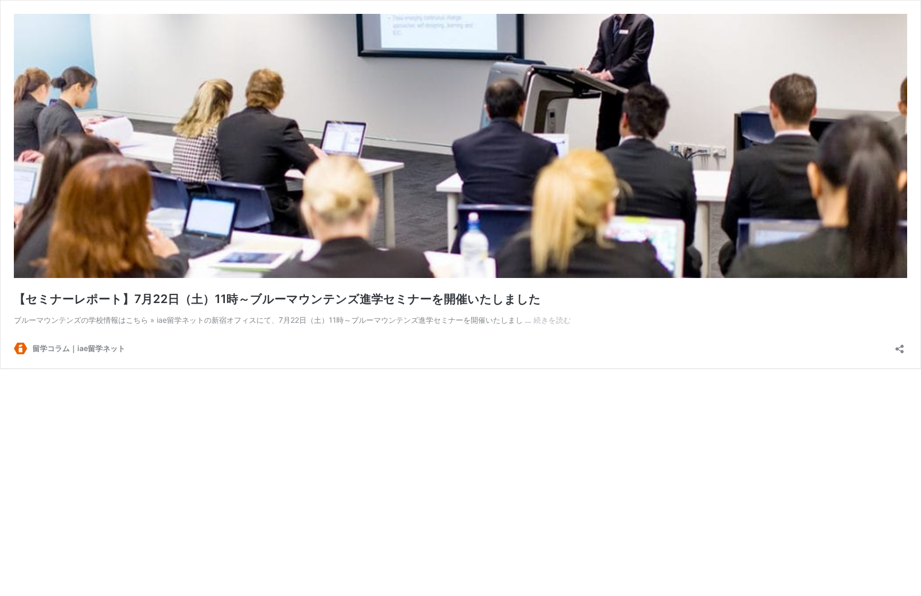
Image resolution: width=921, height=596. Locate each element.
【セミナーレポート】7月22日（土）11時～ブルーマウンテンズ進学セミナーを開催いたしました (277, 299)
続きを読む (552, 319)
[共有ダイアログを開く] (899, 345)
